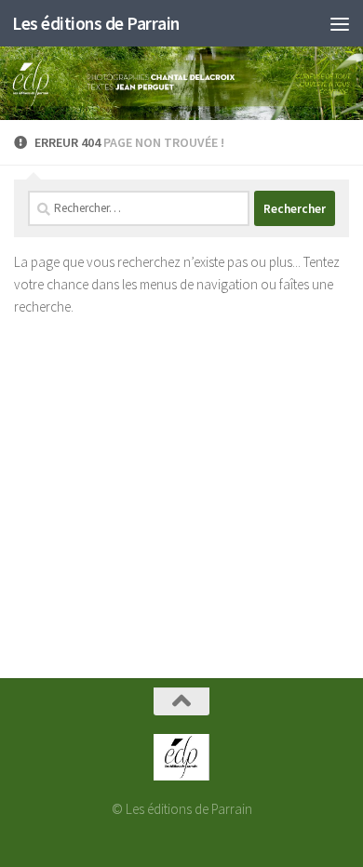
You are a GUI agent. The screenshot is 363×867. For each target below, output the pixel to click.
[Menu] (339, 23)
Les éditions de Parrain (96, 23)
